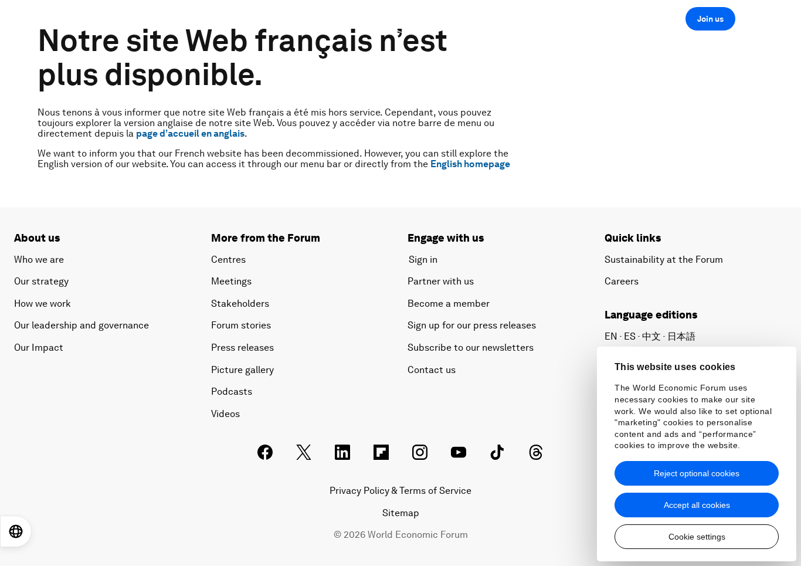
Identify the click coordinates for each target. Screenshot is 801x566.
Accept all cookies (697, 505)
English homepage (470, 164)
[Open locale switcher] (16, 531)
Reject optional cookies (696, 473)
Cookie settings (696, 536)
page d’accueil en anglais (190, 133)
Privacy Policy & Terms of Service (400, 490)
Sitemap (400, 512)
